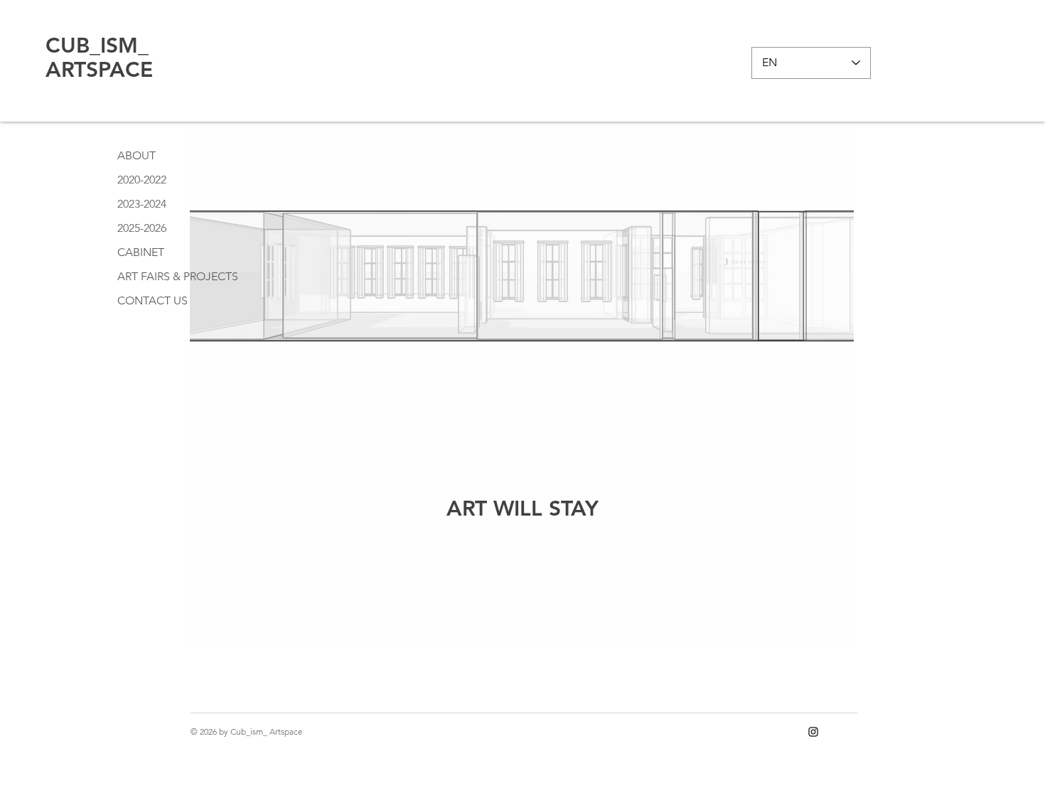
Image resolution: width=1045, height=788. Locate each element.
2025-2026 (141, 228)
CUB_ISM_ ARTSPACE (99, 57)
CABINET (140, 252)
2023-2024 (141, 204)
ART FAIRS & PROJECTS (177, 276)
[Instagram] (813, 731)
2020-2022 (141, 179)
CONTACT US (152, 300)
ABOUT (136, 155)
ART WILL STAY (522, 508)
